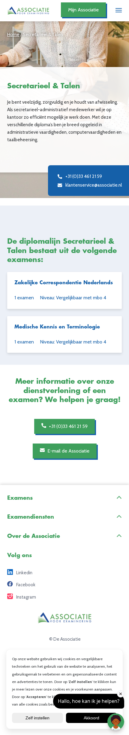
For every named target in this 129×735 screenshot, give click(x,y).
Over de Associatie (33, 536)
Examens (20, 498)
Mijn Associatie (83, 10)
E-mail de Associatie (67, 451)
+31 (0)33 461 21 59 (68, 426)
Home (13, 34)
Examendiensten (30, 517)
